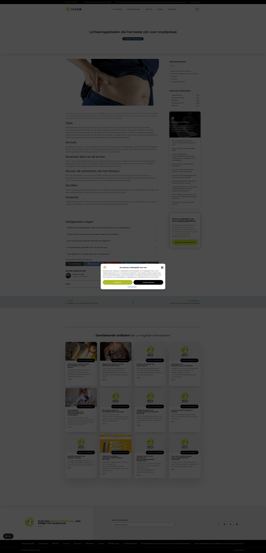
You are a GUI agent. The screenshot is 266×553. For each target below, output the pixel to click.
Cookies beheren (148, 282)
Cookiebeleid (132, 287)
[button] (162, 268)
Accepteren (118, 282)
